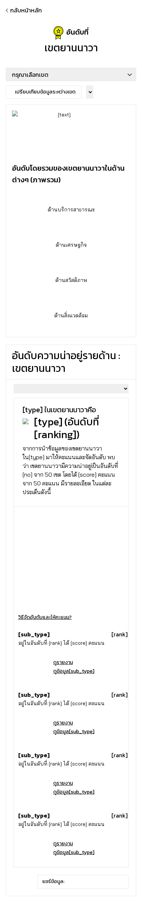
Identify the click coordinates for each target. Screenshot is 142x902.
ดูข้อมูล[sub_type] (73, 671)
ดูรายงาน (63, 662)
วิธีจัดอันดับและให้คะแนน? (45, 617)
